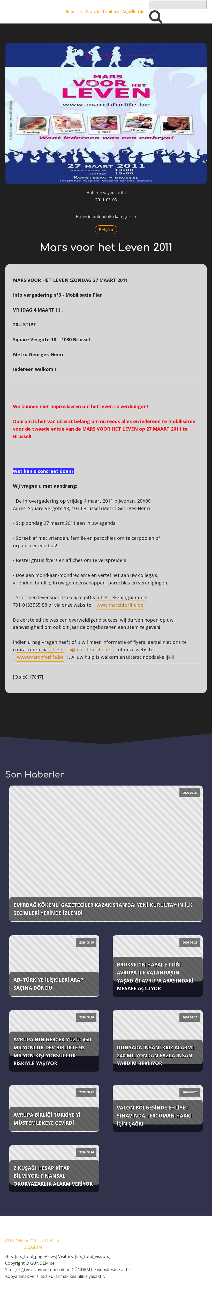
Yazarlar (94, 11)
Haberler (73, 11)
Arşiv (127, 11)
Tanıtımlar (112, 11)
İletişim (139, 11)
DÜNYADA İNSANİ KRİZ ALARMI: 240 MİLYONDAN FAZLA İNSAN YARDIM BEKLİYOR (156, 1055)
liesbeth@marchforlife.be (81, 649)
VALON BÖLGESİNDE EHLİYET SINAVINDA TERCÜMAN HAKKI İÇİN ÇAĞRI (154, 1115)
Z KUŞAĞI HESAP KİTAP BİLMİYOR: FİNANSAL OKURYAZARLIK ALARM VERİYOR (53, 1176)
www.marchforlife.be (120, 605)
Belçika (106, 230)
